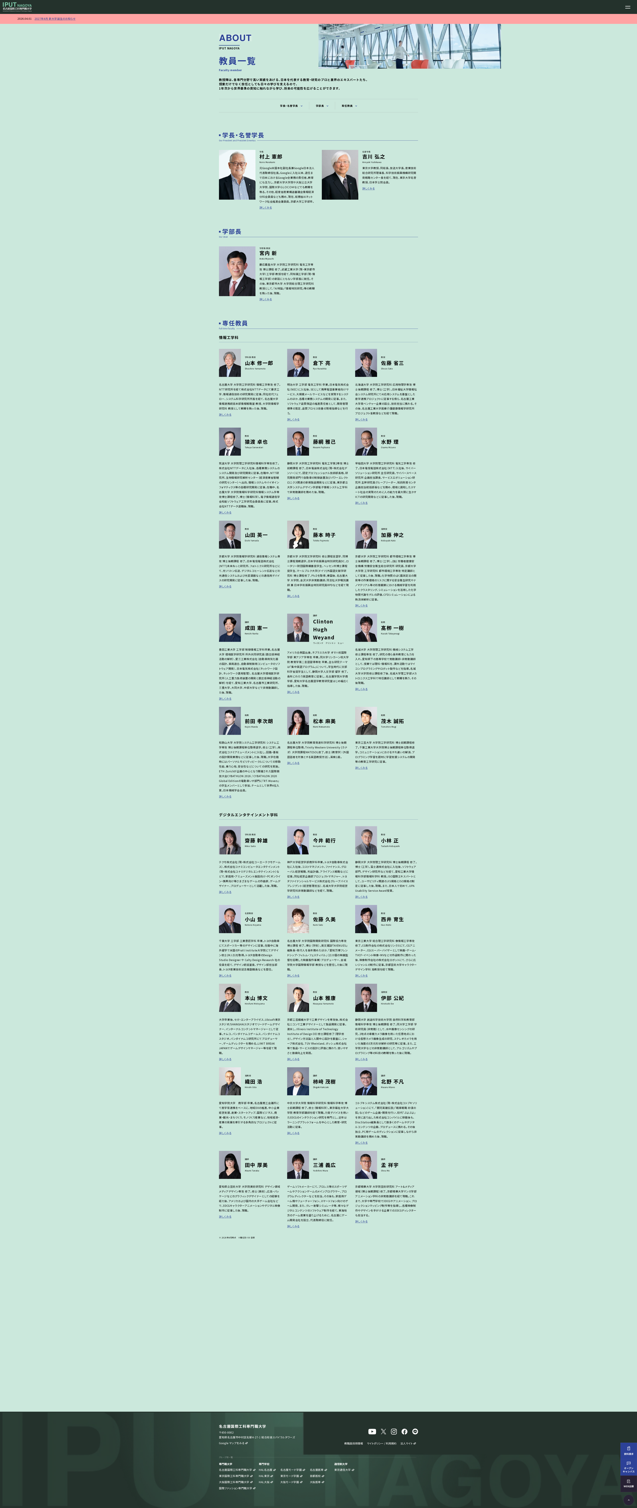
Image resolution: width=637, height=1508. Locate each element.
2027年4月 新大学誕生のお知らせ (55, 19)
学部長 (320, 105)
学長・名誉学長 (289, 105)
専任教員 (347, 105)
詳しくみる (265, 207)
